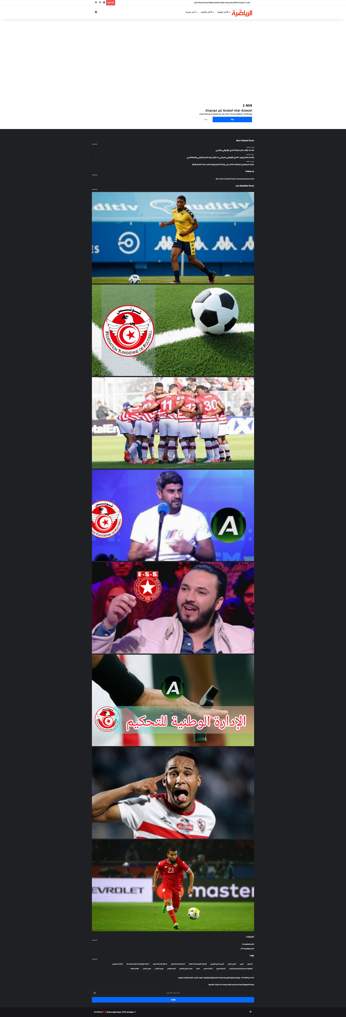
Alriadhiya (98, 1012)
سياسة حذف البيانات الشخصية (217, 985)
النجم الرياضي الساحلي (185, 969)
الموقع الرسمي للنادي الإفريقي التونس (241, 969)
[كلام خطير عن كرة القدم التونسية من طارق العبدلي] (173, 515)
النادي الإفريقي (220, 969)
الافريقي (250, 964)
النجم (198, 969)
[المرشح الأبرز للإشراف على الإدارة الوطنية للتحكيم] (173, 700)
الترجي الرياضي (232, 964)
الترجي (242, 964)
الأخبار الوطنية (222, 12)
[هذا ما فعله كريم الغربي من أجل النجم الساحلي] (173, 608)
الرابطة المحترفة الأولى (178, 964)
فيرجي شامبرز (147, 969)
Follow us (249, 171)
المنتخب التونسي (117, 964)
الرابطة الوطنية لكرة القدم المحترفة (138, 964)
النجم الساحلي (171, 969)
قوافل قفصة (135, 969)
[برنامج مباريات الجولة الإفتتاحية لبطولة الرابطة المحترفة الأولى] (173, 330)
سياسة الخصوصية (248, 985)
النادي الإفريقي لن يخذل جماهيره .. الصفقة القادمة (217, 3)
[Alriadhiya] (242, 12)
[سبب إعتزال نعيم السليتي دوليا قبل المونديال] (173, 885)
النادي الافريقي (208, 969)
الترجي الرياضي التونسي (217, 964)
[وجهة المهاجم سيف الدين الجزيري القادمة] (173, 793)
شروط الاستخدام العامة (235, 985)
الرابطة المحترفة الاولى (160, 964)
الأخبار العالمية (206, 12)
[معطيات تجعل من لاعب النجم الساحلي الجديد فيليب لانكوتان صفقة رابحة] (173, 237)
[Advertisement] (173, 41)
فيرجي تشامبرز (159, 969)
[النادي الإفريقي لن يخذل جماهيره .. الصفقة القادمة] (173, 423)
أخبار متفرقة (191, 12)
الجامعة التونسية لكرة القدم (198, 964)
